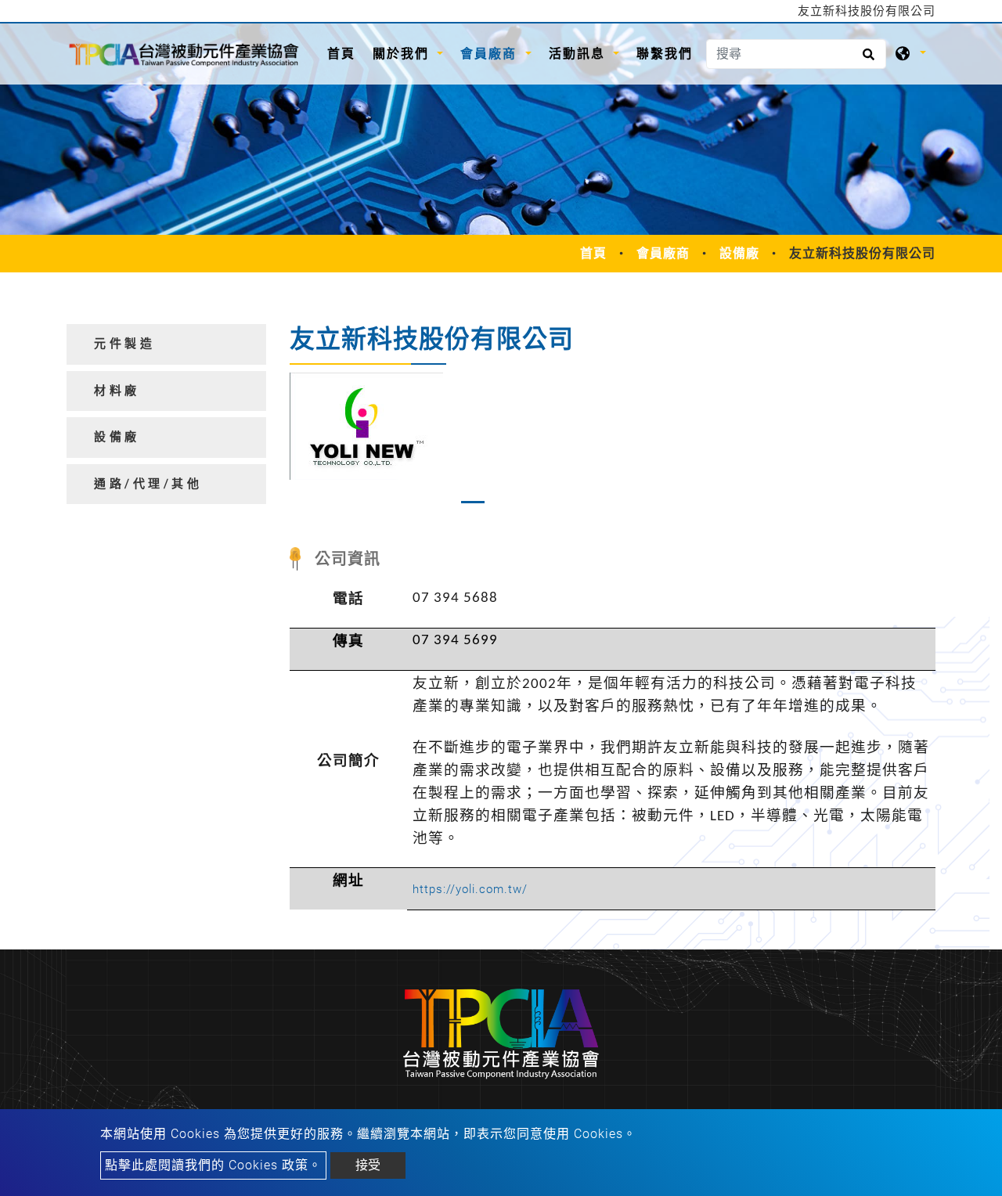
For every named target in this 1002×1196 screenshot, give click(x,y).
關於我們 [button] (403, 53)
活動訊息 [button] (579, 53)
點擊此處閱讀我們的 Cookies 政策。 (213, 1165)
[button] (302, 442)
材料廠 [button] (117, 391)
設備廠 (739, 253)
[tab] (166, 344)
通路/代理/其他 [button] (148, 484)
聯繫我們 (664, 53)
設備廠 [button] (117, 437)
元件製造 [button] (124, 344)
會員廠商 (663, 253)
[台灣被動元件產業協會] (184, 53)
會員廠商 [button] (490, 53)
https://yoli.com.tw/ (470, 889)
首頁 (345, 53)
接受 (367, 1165)
